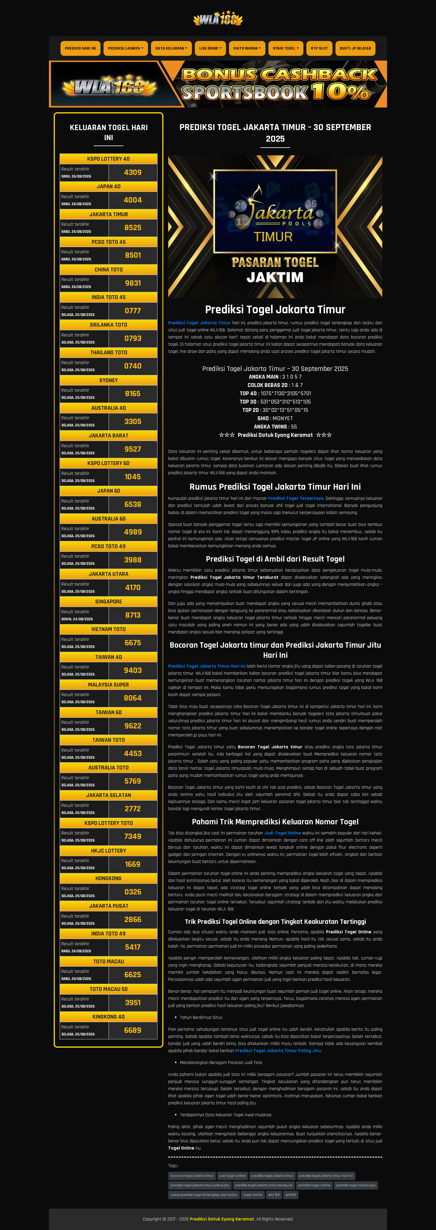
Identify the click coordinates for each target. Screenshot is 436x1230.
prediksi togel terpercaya (355, 1185)
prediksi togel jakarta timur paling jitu (200, 1185)
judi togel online (232, 1176)
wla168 (291, 1195)
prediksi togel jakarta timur (272, 1176)
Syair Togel (284, 48)
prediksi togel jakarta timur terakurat (263, 1185)
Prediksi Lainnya (124, 48)
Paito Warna (245, 48)
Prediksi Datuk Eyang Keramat (222, 1219)
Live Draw (208, 48)
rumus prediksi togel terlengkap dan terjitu (204, 1195)
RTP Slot (319, 48)
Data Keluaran (169, 48)
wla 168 (274, 1195)
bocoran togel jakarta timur (192, 1176)
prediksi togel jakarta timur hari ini (326, 1176)
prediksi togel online (314, 1185)
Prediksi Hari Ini (80, 48)
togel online (252, 1195)
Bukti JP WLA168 (355, 48)
